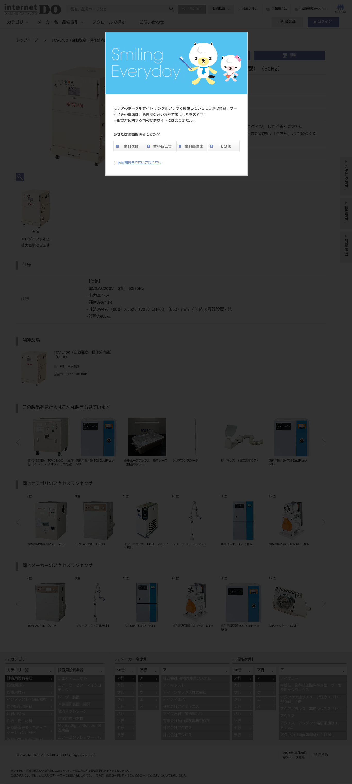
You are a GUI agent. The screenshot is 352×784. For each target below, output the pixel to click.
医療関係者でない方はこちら (139, 163)
